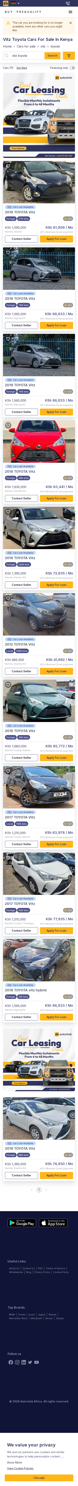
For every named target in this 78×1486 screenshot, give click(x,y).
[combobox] (16, 3)
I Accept (39, 1477)
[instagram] (17, 1362)
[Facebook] (11, 1362)
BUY (9, 11)
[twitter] (30, 1362)
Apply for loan (56, 238)
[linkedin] (23, 1362)
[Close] (70, 23)
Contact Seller (21, 238)
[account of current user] (70, 11)
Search (52, 55)
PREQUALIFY (29, 11)
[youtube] (36, 1362)
